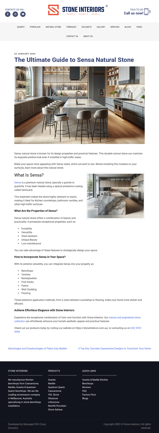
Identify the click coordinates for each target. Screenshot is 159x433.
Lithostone (53, 402)
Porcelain (35, 27)
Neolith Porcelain (57, 405)
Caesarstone (54, 391)
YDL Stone (53, 394)
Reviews (86, 387)
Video (139, 27)
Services (114, 27)
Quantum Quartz (56, 387)
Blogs (128, 27)
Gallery (101, 27)
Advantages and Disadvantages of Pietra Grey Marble (37, 348)
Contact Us (72, 36)
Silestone (53, 398)
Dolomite (86, 27)
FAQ (84, 391)
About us (88, 36)
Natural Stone (53, 27)
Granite (52, 379)
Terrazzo (71, 27)
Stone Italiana (55, 409)
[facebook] (7, 14)
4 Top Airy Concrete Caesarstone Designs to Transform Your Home (114, 348)
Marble (51, 383)
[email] (23, 14)
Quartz (21, 27)
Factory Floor (89, 394)
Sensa (17, 182)
